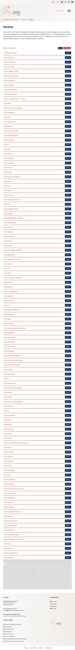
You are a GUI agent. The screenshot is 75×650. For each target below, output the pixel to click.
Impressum (33, 648)
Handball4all (8, 631)
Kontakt (41, 648)
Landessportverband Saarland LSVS (14, 641)
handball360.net (9, 629)
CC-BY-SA (69, 588)
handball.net (8, 626)
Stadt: (5, 48)
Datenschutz (48, 648)
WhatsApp (54, 604)
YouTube (54, 608)
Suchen (60, 48)
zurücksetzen (67, 48)
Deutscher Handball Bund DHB (13, 624)
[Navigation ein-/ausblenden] (69, 10)
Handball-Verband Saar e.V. (11, 19)
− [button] (5, 564)
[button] (59, 10)
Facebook (54, 601)
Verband (24, 19)
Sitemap (25, 648)
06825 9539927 (13, 608)
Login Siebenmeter (10, 636)
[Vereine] (11, 10)
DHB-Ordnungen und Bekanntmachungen (16, 639)
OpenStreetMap (60, 588)
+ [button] (5, 562)
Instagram (54, 606)
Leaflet (51, 588)
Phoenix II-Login (9, 634)
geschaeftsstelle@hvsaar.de (16, 610)
